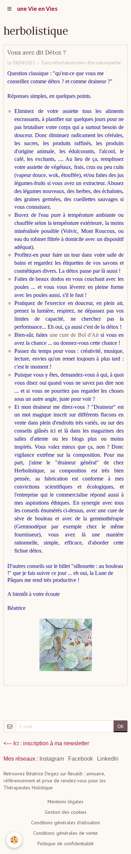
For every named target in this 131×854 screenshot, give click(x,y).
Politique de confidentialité (65, 843)
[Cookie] (14, 840)
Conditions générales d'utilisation (65, 822)
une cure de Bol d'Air (74, 335)
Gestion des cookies (66, 812)
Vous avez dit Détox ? (36, 52)
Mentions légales (65, 801)
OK (120, 726)
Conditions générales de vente (65, 833)
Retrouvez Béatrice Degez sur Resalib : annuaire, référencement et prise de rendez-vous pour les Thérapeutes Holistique (54, 780)
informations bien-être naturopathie (86, 62)
